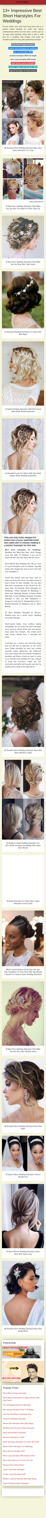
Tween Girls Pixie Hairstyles (13, 1469)
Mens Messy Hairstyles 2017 (14, 1451)
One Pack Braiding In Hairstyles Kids (17, 1414)
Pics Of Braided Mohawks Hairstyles (17, 1405)
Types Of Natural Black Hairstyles (16, 1483)
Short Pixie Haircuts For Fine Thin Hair (18, 1460)
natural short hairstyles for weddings (23, 48)
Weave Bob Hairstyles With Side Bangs (18, 1423)
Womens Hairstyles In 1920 (13, 1437)
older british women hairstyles (23, 63)
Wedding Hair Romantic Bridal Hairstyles (18, 1428)
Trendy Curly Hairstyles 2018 (14, 1474)
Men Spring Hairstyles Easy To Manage (18, 1410)
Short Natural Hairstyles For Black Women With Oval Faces (21, 1399)
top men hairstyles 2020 (23, 52)
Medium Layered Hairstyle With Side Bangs (20, 1479)
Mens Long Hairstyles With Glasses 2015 (19, 1456)
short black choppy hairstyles (23, 44)
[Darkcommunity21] (23, 1371)
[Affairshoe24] (21, 1352)
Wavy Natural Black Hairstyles (14, 1433)
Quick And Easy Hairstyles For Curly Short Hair (21, 1442)
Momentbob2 (22, 2)
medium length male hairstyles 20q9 (23, 67)
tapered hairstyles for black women (23, 71)
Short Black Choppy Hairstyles (14, 1393)
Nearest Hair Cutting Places (13, 1465)
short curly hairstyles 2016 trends (23, 59)
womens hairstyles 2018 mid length (23, 56)
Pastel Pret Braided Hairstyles (14, 1419)
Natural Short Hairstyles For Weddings (18, 1446)
